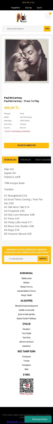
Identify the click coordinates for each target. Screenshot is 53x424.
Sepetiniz (26, 346)
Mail (26, 369)
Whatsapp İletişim (40, 419)
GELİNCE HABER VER (26, 145)
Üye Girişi (26, 337)
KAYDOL (43, 259)
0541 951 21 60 (28, 3)
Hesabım (26, 329)
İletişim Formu (26, 287)
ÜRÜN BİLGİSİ (10, 160)
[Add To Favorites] (14, 138)
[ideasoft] (12, 422)
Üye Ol (39, 8)
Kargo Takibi (26, 295)
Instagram (26, 365)
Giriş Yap (28, 8)
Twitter (26, 361)
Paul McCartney (13, 97)
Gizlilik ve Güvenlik (26, 310)
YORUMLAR (25, 160)
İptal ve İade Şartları (26, 314)
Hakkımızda (26, 278)
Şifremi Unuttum (26, 342)
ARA (47, 28)
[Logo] (22, 17)
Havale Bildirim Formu (26, 291)
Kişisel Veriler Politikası (26, 318)
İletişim (26, 282)
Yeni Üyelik (26, 333)
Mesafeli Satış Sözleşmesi (26, 306)
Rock (22, 114)
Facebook (26, 357)
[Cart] (47, 15)
